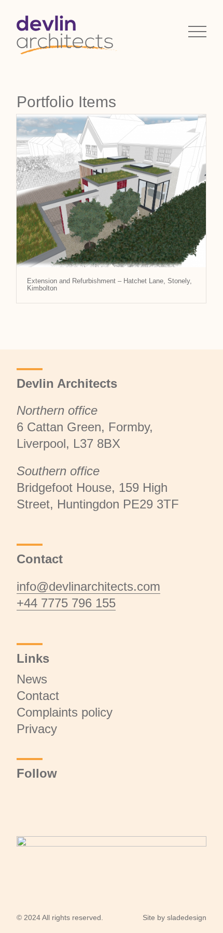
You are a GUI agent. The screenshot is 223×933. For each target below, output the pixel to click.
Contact (38, 696)
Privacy (37, 729)
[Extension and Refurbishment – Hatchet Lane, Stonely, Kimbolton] (111, 190)
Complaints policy (65, 712)
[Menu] (192, 31)
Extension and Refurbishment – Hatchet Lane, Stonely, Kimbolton (109, 284)
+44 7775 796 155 (66, 603)
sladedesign (186, 917)
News (32, 679)
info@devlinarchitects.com (88, 586)
